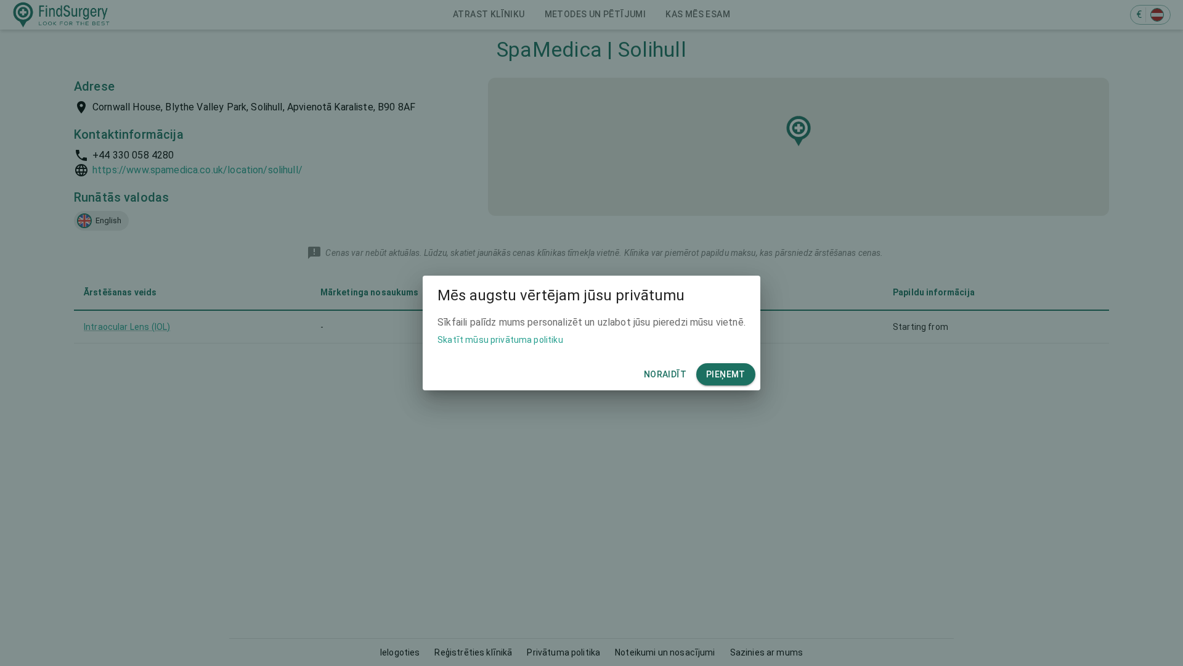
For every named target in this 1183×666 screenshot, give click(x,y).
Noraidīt (665, 374)
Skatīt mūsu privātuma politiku (500, 340)
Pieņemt (726, 374)
